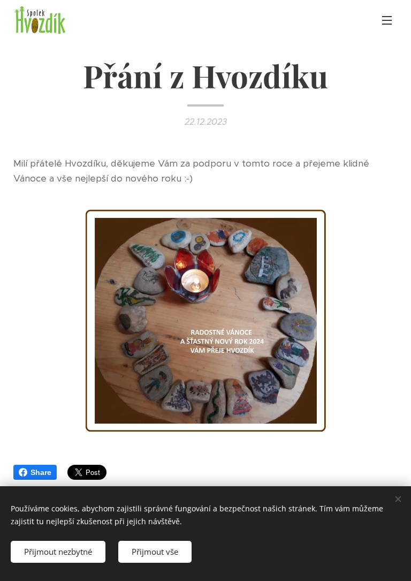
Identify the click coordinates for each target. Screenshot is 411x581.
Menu (387, 20)
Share (41, 472)
